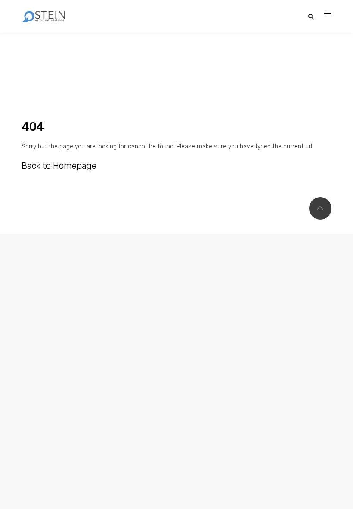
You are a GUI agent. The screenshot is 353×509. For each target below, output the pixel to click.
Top (320, 208)
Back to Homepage (59, 165)
